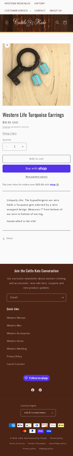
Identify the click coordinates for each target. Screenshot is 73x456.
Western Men (14, 325)
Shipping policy (46, 449)
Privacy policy (29, 449)
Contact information (37, 444)
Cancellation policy (58, 444)
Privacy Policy (14, 356)
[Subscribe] (62, 298)
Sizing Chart (9, 133)
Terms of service (17, 444)
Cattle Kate (23, 438)
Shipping (6, 127)
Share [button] (9, 238)
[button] (17, 10)
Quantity (7, 140)
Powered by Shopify (38, 438)
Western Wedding (17, 348)
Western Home (15, 341)
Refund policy (56, 438)
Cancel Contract (16, 364)
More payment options (37, 177)
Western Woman (16, 318)
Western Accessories (18, 333)
